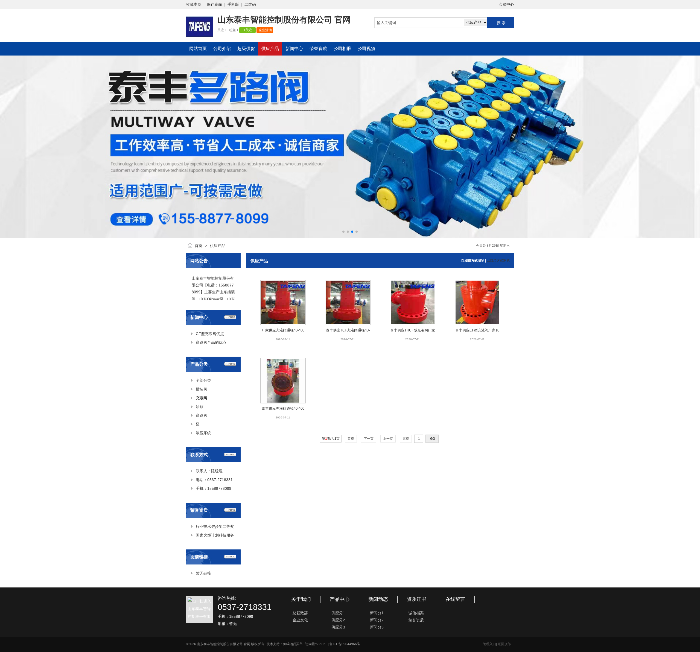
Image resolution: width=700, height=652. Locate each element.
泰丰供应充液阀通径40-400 (283, 408)
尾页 (406, 439)
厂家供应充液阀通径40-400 (283, 330)
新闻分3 (377, 627)
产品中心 (339, 599)
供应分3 (338, 627)
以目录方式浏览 (498, 261)
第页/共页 (331, 439)
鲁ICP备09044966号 (344, 644)
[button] (343, 232)
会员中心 (506, 4)
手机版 (233, 4)
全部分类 (203, 380)
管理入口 (489, 644)
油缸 (199, 406)
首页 (198, 245)
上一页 (388, 439)
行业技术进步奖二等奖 (215, 526)
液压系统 (203, 433)
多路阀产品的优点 (211, 342)
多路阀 (201, 415)
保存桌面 (214, 4)
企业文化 (300, 620)
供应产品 (217, 245)
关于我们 (301, 599)
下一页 (368, 439)
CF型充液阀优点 (210, 333)
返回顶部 (504, 644)
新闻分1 (377, 613)
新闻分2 (377, 620)
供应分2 (338, 620)
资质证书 (417, 599)
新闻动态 (378, 599)
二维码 (250, 4)
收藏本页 (193, 4)
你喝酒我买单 (293, 644)
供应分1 (338, 613)
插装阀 (201, 389)
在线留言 (455, 599)
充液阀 (201, 398)
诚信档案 (416, 613)
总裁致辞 (300, 613)
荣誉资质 (416, 620)
